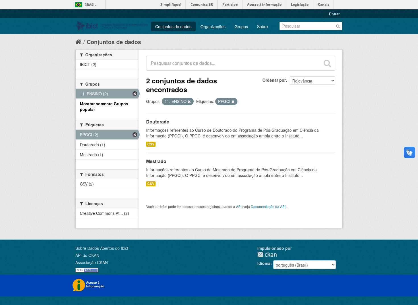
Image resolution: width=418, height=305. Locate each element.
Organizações (212, 26)
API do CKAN (87, 255)
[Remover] (189, 101)
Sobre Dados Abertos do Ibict (101, 248)
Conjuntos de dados (173, 26)
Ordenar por (274, 80)
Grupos (241, 26)
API (238, 206)
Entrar (334, 14)
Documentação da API (268, 206)
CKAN (267, 254)
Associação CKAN (91, 262)
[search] (327, 63)
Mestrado (156, 161)
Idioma (263, 263)
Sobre (262, 26)
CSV (150, 144)
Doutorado (157, 121)
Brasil (90, 4)
